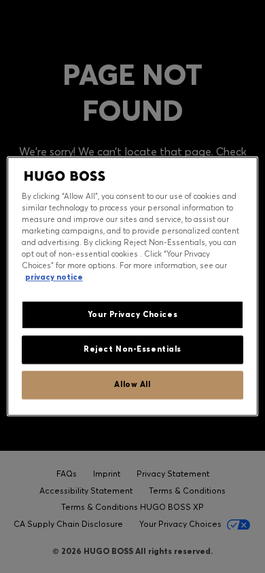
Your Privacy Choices (132, 314)
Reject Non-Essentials (132, 349)
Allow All (132, 385)
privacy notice (54, 277)
